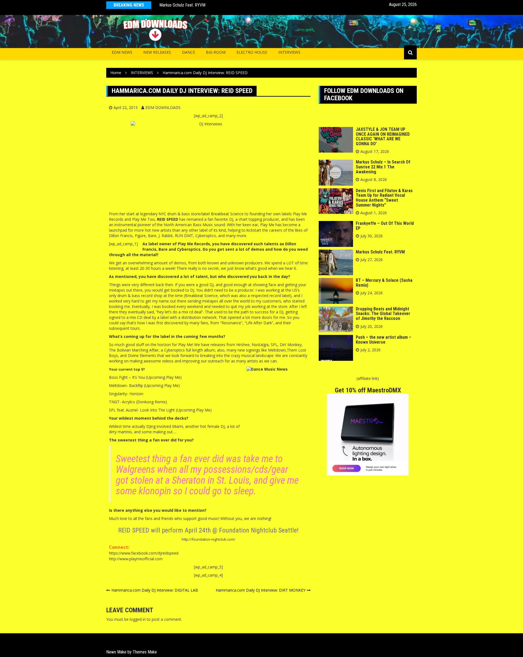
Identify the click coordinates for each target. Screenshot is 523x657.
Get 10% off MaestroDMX (368, 390)
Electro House (251, 52)
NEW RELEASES (157, 52)
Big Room (216, 52)
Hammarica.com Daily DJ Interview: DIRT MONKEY (260, 590)
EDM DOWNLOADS (163, 107)
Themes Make (145, 652)
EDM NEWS (122, 52)
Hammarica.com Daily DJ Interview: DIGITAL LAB (154, 590)
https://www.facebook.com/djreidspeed (143, 553)
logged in (138, 619)
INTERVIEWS (289, 52)
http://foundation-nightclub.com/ (208, 539)
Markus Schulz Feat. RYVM (182, 5)
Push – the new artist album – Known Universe (383, 340)
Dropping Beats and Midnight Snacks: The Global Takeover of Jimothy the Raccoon (383, 313)
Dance (188, 52)
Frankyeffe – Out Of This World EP (385, 226)
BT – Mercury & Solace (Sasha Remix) (384, 283)
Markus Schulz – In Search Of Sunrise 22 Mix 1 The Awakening (383, 166)
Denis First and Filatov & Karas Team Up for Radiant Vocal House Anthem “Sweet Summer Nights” (384, 198)
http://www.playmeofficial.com (136, 558)
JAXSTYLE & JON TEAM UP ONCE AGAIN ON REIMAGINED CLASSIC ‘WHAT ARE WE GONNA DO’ (383, 136)
